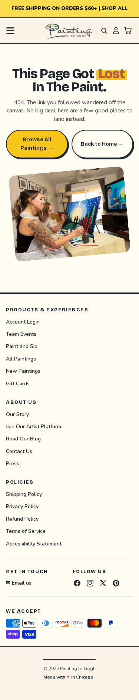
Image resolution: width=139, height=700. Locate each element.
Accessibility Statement (34, 543)
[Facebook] (77, 583)
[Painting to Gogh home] (69, 31)
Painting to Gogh (78, 669)
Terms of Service (26, 531)
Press (12, 463)
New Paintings (23, 371)
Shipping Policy (24, 494)
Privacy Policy (22, 506)
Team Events (21, 334)
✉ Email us (19, 582)
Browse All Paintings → (36, 143)
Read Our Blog (23, 439)
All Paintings (21, 358)
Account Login (23, 321)
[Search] (104, 31)
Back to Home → (102, 144)
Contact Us (19, 451)
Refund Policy (22, 519)
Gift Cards (18, 383)
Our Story (17, 414)
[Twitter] (103, 583)
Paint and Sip (21, 346)
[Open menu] (10, 30)
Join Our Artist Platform (33, 426)
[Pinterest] (116, 583)
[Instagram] (90, 583)
